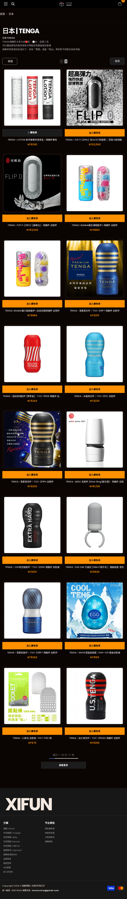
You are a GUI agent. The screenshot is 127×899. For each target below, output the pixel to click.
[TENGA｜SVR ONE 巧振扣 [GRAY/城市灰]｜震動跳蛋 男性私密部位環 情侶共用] (95, 525)
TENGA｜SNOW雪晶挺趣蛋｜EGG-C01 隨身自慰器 (94, 652)
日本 (11, 14)
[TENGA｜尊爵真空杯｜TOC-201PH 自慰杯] (32, 439)
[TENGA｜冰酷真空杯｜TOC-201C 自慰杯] (95, 354)
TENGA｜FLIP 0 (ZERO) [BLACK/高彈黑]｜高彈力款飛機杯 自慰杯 (94, 139)
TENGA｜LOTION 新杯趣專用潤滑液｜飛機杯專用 (32, 139)
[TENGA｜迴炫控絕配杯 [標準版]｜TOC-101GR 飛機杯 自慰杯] (32, 354)
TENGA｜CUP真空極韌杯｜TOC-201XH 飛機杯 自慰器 (32, 567)
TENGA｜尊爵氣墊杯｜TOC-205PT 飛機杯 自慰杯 (32, 652)
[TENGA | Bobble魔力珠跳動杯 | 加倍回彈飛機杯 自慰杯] (32, 268)
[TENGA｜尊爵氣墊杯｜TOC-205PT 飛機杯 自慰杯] (32, 610)
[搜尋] (13, 4)
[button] (62, 61)
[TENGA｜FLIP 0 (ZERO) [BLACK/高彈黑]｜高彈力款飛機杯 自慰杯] (95, 98)
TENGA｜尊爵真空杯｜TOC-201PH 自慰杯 (32, 481)
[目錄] (5, 3)
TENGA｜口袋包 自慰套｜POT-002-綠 (32, 738)
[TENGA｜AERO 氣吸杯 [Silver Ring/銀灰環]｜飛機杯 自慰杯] (95, 439)
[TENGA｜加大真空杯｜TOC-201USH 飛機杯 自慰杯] (95, 696)
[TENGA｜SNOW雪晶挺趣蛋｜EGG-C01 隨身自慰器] (95, 610)
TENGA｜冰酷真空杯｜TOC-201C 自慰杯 (95, 396)
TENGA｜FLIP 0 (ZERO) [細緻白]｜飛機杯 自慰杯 (32, 225)
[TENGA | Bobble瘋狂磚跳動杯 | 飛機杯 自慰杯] (95, 183)
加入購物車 (95, 132)
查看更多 (63, 765)
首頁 (2, 14)
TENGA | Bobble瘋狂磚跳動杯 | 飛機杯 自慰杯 (95, 225)
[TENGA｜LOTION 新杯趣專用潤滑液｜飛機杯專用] (32, 98)
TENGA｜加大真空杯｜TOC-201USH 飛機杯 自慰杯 (94, 738)
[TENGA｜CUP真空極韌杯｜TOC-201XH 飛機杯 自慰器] (32, 525)
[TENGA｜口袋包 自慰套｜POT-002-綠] (32, 696)
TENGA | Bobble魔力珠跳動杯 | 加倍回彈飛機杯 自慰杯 (32, 310)
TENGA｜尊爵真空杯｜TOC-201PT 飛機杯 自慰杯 (95, 310)
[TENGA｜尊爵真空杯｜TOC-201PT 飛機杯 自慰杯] (95, 268)
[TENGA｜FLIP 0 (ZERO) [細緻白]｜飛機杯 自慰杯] (32, 183)
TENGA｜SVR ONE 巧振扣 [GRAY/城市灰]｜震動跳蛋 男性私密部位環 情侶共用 (95, 567)
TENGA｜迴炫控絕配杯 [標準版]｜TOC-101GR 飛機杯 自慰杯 (32, 396)
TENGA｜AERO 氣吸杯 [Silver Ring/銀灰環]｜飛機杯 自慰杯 (95, 481)
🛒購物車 (32, 132)
